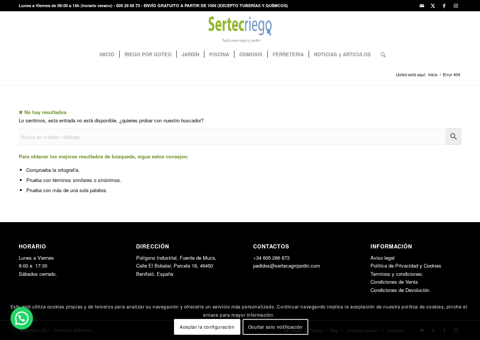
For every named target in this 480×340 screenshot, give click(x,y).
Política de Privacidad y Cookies (405, 265)
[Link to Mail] (421, 5)
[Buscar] (381, 54)
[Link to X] (433, 5)
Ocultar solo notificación (275, 326)
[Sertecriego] (240, 28)
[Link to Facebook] (444, 5)
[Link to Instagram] (455, 5)
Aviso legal (382, 257)
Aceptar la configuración (207, 326)
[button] (21, 318)
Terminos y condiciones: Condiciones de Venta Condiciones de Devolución (399, 281)
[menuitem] (106, 54)
